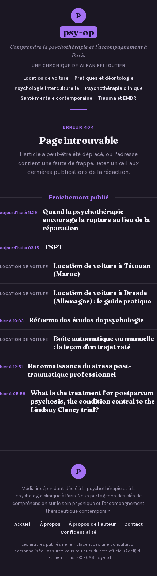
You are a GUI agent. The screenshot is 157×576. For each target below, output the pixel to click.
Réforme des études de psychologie (86, 320)
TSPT (53, 247)
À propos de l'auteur (92, 524)
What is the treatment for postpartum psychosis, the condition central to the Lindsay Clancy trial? (93, 401)
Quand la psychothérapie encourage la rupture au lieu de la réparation (96, 220)
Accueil (23, 524)
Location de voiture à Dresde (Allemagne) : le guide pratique (102, 297)
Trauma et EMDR (117, 98)
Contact (133, 524)
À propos (50, 524)
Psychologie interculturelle (47, 88)
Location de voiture (46, 78)
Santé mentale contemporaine (56, 98)
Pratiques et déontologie (104, 78)
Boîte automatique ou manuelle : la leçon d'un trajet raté (103, 343)
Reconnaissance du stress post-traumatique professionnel (79, 370)
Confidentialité (78, 532)
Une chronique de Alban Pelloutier (79, 65)
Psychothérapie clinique (114, 88)
